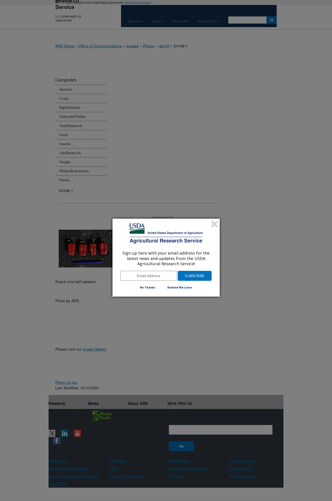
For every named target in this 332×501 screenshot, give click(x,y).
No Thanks (147, 287)
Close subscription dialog (214, 224)
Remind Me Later (179, 287)
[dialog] (166, 257)
